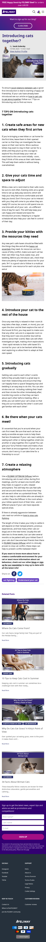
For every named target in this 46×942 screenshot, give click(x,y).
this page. (26, 850)
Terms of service (30, 876)
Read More (5, 640)
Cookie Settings (30, 891)
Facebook (5, 873)
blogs (34, 562)
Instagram (5, 869)
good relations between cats (24, 88)
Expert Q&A (7, 673)
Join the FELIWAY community (11, 912)
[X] (19, 573)
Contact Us (5, 904)
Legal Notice (29, 884)
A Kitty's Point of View (12, 724)
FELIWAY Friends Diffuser (15, 543)
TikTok (4, 880)
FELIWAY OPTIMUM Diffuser (19, 476)
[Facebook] (14, 573)
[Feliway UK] (14, 12)
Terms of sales (29, 880)
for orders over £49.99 (23, 4)
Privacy (27, 887)
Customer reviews (31, 904)
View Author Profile (18, 51)
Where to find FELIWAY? (9, 908)
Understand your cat (28, 580)
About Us (28, 873)
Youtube (4, 876)
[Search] (34, 11)
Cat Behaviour (30, 724)
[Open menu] (43, 12)
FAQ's (27, 869)
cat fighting (8, 580)
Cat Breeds (7, 623)
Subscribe (23, 25)
